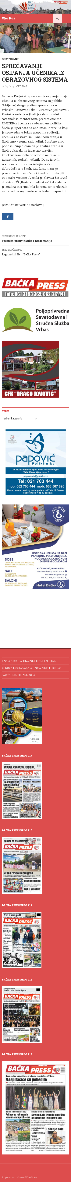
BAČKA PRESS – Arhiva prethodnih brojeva (29, 661)
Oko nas (21, 86)
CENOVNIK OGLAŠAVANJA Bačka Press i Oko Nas (31, 668)
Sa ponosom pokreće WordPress (19, 1177)
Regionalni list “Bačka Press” (21, 252)
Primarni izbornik (66, 18)
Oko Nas (8, 18)
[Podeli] (7, 216)
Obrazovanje (10, 59)
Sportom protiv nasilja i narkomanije (27, 238)
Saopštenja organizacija (18, 675)
